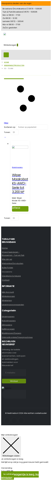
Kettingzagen (8, 329)
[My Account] (5, 48)
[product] (20, 153)
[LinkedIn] (21, 421)
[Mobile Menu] (6, 54)
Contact (5, 280)
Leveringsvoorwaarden (13, 304)
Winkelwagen (8, 296)
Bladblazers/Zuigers (11, 333)
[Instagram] (14, 421)
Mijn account (8, 292)
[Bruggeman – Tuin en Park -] (11, 37)
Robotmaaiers (17, 167)
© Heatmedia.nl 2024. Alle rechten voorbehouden (26, 413)
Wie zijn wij (7, 259)
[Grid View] (5, 136)
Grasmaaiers (8, 316)
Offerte (16, 207)
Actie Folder (7, 267)
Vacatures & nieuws (11, 276)
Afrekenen (7, 300)
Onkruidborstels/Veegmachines (17, 337)
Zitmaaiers (7, 325)
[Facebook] (7, 421)
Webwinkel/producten (12, 263)
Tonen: (7, 132)
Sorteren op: (10, 127)
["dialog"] (26, 460)
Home (5, 248)
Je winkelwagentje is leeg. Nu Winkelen (20, 476)
